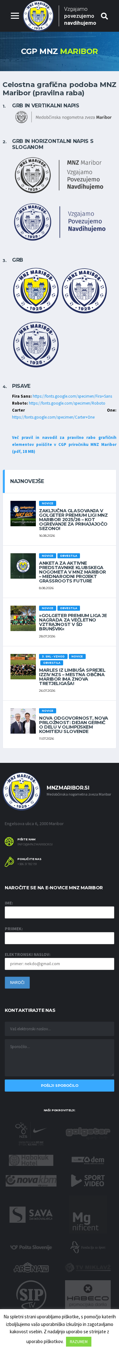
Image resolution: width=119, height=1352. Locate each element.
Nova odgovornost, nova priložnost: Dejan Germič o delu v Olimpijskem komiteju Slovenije (73, 724)
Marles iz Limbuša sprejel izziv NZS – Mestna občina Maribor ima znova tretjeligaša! (72, 676)
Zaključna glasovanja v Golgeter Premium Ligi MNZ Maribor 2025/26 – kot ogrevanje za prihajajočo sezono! (73, 519)
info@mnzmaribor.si (35, 844)
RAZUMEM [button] (79, 1341)
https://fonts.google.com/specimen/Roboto (67, 403)
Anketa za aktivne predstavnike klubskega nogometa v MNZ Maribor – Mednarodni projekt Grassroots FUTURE (72, 572)
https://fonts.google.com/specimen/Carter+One (53, 417)
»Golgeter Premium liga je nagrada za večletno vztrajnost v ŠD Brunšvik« (73, 622)
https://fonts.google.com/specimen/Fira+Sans (72, 396)
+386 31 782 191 (27, 864)
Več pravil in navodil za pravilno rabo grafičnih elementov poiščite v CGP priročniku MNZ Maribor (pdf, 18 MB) (64, 444)
